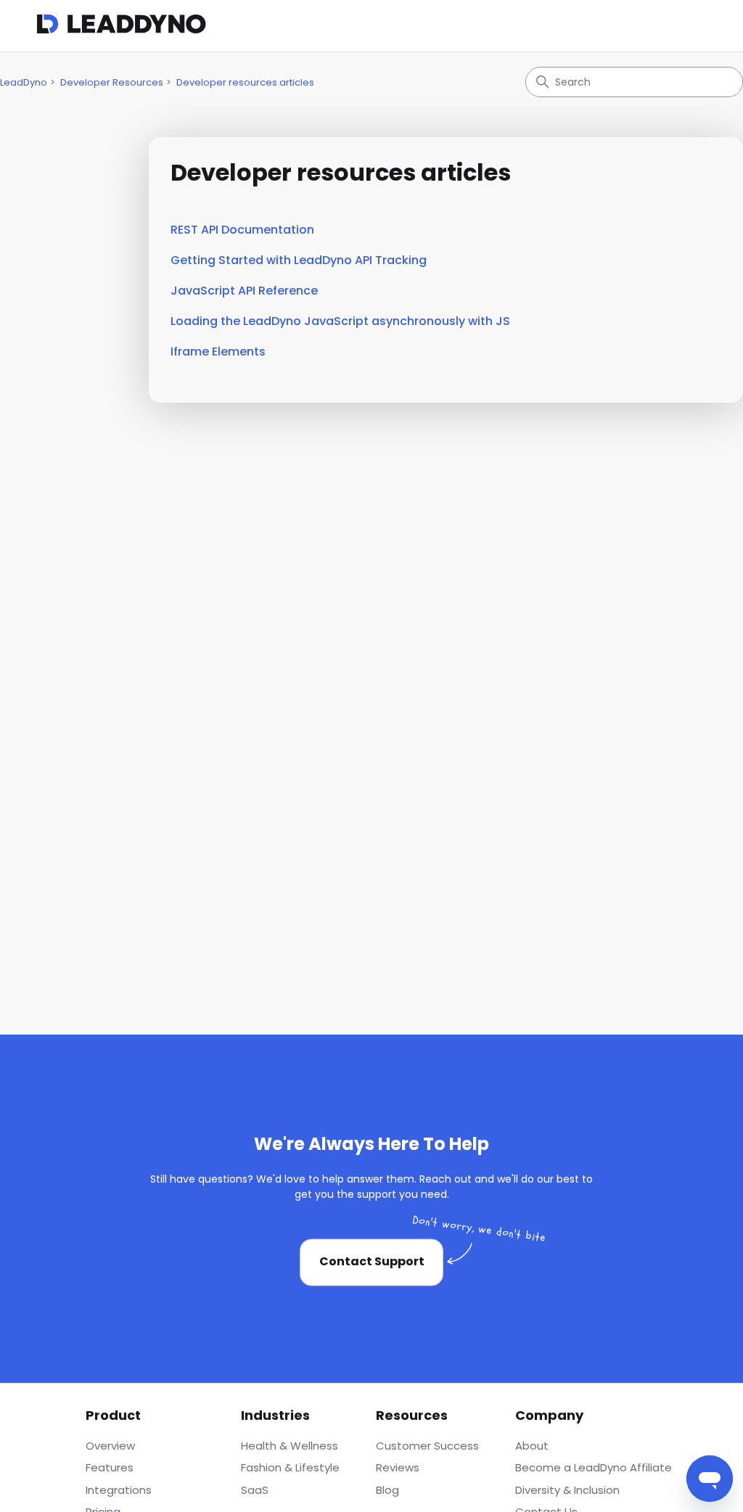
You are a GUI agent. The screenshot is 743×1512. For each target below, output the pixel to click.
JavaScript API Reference (244, 290)
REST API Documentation (242, 229)
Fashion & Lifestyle (290, 1467)
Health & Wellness (289, 1445)
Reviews (397, 1467)
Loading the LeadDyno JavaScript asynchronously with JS (340, 321)
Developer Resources (111, 82)
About (532, 1445)
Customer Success (427, 1445)
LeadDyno (23, 82)
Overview (110, 1445)
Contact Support (371, 1262)
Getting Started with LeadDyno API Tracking (299, 260)
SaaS (254, 1489)
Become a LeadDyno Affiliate (593, 1467)
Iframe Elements (218, 351)
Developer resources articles (245, 82)
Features (110, 1467)
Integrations (119, 1489)
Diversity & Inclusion (567, 1489)
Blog (387, 1489)
